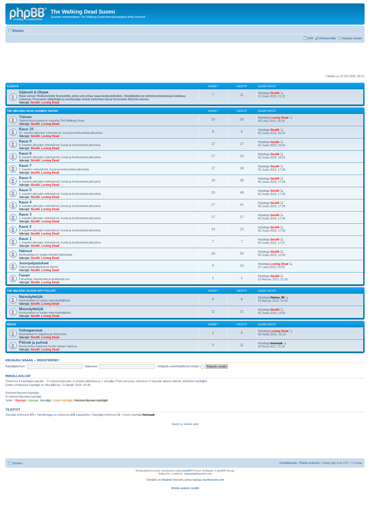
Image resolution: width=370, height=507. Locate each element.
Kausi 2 (25, 227)
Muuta (11, 324)
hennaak (276, 343)
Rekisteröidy (327, 38)
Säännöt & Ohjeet (33, 92)
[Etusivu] (29, 13)
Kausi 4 (25, 202)
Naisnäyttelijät (31, 297)
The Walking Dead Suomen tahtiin (32, 110)
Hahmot (25, 251)
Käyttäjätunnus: (15, 366)
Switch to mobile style (185, 423)
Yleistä (12, 86)
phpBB (186, 470)
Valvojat (33, 400)
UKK (310, 38)
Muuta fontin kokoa (358, 29)
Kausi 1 (25, 239)
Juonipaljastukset (33, 263)
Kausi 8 (25, 153)
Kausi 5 (25, 190)
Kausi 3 (25, 214)
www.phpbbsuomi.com (198, 473)
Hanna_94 (277, 297)
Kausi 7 (25, 166)
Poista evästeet (309, 462)
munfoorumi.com (213, 479)
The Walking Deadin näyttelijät (31, 290)
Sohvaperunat (30, 330)
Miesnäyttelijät (31, 309)
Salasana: (91, 366)
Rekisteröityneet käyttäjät (91, 400)
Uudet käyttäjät (63, 400)
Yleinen (25, 117)
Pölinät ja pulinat (33, 342)
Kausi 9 (25, 141)
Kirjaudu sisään (352, 38)
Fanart (24, 275)
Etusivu (18, 30)
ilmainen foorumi (172, 479)
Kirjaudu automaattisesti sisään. (179, 366)
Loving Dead (50, 102)
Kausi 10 (26, 129)
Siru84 (35, 102)
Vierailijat (45, 400)
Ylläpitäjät (20, 400)
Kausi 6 (25, 178)
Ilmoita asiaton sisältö (185, 488)
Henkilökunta (288, 462)
